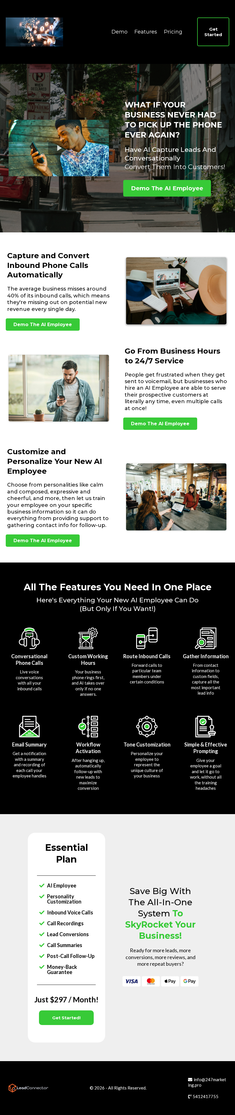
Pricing (173, 32)
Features (145, 32)
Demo (119, 32)
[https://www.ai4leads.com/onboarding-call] (34, 31)
